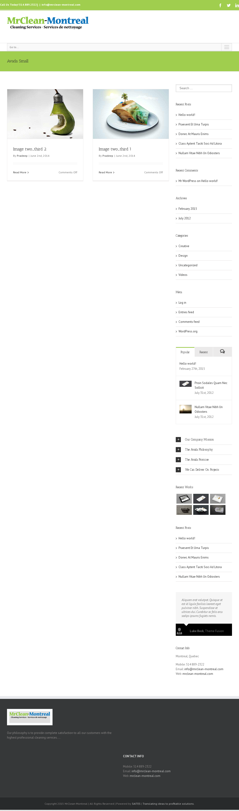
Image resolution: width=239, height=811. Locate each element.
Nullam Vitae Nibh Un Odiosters (199, 153)
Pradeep (22, 155)
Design (183, 256)
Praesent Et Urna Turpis (194, 124)
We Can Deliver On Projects (202, 469)
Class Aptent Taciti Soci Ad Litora (200, 144)
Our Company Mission (199, 439)
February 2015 (188, 209)
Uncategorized (188, 265)
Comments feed (189, 322)
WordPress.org (188, 331)
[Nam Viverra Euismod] (184, 510)
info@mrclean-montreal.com (61, 4)
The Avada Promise (197, 459)
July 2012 (185, 218)
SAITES (136, 803)
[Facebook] (220, 5)
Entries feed (186, 312)
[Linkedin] (237, 5)
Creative (184, 246)
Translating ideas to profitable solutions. (168, 803)
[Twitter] (229, 5)
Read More (19, 172)
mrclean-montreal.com (198, 674)
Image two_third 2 (29, 149)
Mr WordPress (187, 181)
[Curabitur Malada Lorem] (201, 510)
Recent (204, 352)
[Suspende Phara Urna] (217, 510)
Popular (185, 352)
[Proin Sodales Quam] (217, 498)
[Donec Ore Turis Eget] (184, 498)
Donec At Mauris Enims (194, 134)
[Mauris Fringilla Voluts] (201, 498)
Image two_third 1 (115, 149)
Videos (183, 275)
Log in (182, 303)
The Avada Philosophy (199, 449)
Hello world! (187, 115)
